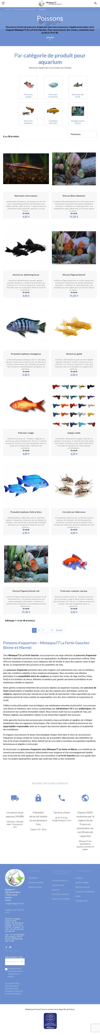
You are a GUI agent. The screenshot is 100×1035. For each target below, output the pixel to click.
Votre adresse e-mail (13, 957)
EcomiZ (38, 1009)
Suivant (59, 630)
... (47, 630)
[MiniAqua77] (50, 3)
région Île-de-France (66, 1009)
